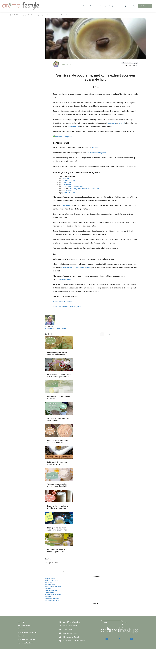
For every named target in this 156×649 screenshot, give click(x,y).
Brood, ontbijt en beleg (53, 586)
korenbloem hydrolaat (83, 267)
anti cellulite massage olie (96, 153)
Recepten (48, 582)
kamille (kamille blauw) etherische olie (84, 189)
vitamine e (69, 191)
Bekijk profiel (61, 328)
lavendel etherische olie (74, 187)
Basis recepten (50, 584)
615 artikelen (49, 328)
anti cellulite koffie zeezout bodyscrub (67, 307)
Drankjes (48, 588)
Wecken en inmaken (52, 600)
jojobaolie (66, 179)
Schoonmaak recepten (53, 594)
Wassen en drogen (52, 598)
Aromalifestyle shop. (63, 279)
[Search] (126, 622)
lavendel (122, 123)
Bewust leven (50, 578)
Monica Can (66, 64)
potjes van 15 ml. (69, 193)
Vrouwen (48, 596)
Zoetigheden (49, 592)
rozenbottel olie (73, 126)
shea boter (112, 123)
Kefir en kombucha (51, 580)
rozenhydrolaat (66, 267)
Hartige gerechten (51, 590)
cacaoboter (67, 185)
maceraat (95, 148)
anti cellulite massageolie (62, 301)
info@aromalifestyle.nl (70, 633)
